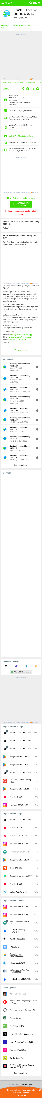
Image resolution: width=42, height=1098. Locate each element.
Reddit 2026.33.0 (16, 868)
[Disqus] (21, 566)
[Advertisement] (21, 56)
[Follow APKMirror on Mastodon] (16, 667)
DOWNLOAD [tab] (7, 83)
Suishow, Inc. (22, 18)
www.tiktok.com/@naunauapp (20, 337)
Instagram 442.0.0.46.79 (19, 844)
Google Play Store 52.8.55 (19, 860)
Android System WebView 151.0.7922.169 (19, 971)
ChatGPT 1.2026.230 (17, 939)
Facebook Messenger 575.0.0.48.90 (18, 931)
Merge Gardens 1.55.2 (18, 994)
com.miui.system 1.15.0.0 (19, 852)
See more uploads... (21, 465)
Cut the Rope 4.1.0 (17, 1058)
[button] (22, 89)
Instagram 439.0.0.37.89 (19, 805)
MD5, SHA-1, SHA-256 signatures (21, 136)
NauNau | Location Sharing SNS (24, 26)
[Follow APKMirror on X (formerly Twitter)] (6, 667)
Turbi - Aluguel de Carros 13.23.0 (22, 1042)
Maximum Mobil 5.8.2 (18, 1050)
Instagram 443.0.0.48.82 (19, 915)
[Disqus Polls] (21, 505)
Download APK (23, 204)
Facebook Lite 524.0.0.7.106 (20, 979)
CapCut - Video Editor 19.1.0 (20, 741)
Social (6, 89)
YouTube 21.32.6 (16, 884)
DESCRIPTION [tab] (30, 83)
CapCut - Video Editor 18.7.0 (20, 773)
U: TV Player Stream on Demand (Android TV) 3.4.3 (22, 1066)
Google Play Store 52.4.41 (19, 757)
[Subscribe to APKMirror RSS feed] (36, 667)
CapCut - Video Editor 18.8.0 (20, 733)
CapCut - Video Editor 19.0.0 (20, 749)
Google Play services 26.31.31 (21, 876)
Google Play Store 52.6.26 (19, 789)
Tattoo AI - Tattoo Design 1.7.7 (21, 1034)
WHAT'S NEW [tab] (18, 83)
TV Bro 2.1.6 (14, 947)
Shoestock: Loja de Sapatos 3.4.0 (22, 1010)
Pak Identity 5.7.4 (16, 1018)
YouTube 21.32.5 (16, 797)
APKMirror (9, 3)
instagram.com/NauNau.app (21, 335)
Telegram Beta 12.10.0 (18, 963)
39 (19, 142)
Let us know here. (26, 1085)
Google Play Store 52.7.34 (19, 765)
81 (18, 100)
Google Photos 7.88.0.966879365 (16, 955)
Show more (20, 350)
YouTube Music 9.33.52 (18, 836)
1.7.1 (3, 28)
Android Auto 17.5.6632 (18, 892)
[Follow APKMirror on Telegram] (26, 667)
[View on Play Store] (27, 89)
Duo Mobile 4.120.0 (17, 1026)
